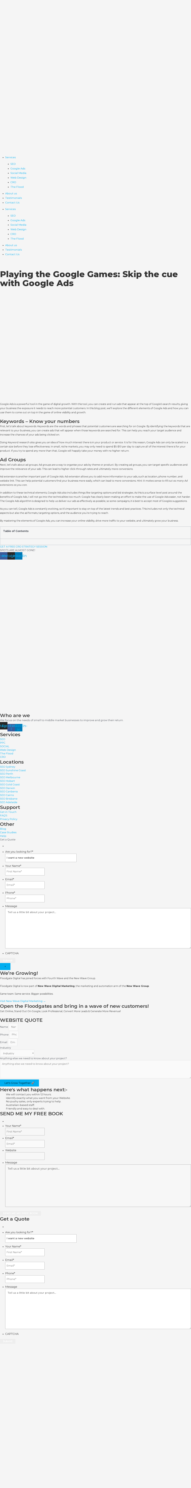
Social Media (18, 173)
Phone (10, 892)
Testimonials (13, 197)
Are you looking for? (19, 851)
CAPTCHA (12, 953)
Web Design (18, 177)
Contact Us (12, 202)
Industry (5, 1047)
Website (10, 1150)
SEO (13, 163)
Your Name (13, 866)
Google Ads (17, 168)
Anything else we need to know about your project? (33, 1058)
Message (11, 906)
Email (9, 879)
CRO (13, 182)
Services (10, 157)
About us (11, 193)
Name (4, 1026)
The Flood (17, 186)
